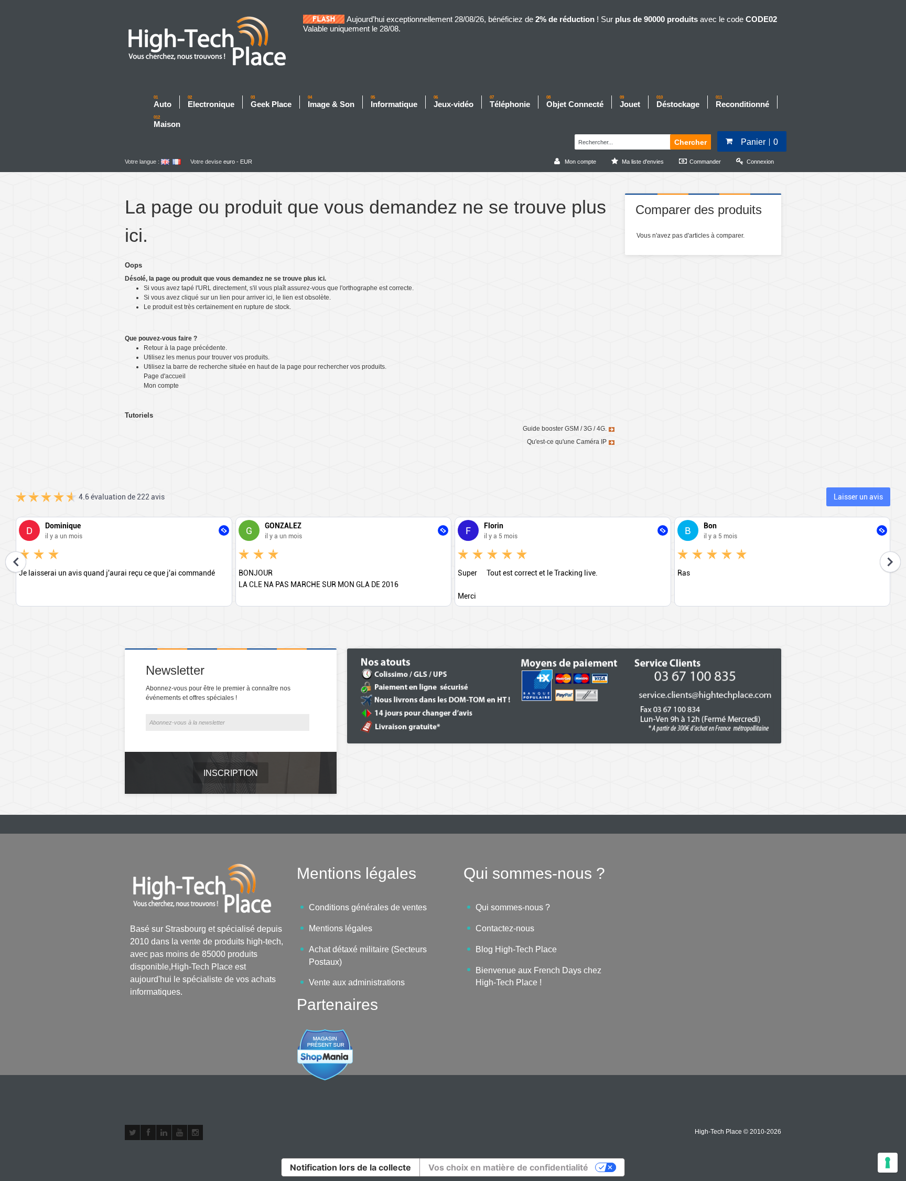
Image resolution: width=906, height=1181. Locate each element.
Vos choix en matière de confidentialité (508, 1167)
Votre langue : (142, 161)
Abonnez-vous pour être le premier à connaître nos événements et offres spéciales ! (218, 693)
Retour (153, 348)
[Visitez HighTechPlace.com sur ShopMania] (325, 1034)
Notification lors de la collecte (350, 1167)
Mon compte (161, 385)
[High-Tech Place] (214, 42)
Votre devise (206, 161)
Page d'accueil (165, 376)
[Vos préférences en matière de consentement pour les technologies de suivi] (888, 1163)
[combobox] (621, 140)
